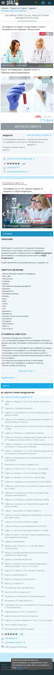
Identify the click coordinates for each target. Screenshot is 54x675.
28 (38, 57)
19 (52, 55)
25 (29, 57)
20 (16, 57)
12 (32, 55)
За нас (4, 664)
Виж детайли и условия (38, 135)
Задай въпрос (7, 377)
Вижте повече (22, 667)
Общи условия (7, 667)
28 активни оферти (16, 171)
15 (41, 55)
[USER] (43, 3)
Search (36, 2)
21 (18, 57)
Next (50, 215)
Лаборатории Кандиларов (19, 159)
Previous (3, 215)
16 (43, 55)
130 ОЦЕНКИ (12, 167)
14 (38, 55)
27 (35, 57)
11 (29, 55)
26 (32, 57)
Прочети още (26, 371)
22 (21, 57)
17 (46, 55)
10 (27, 55)
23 (24, 57)
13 (35, 55)
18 (49, 55)
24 (27, 57)
